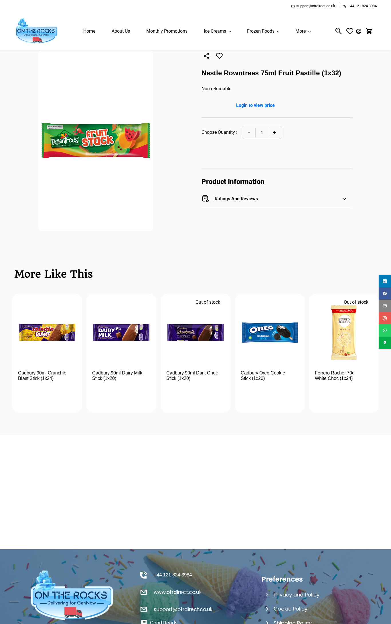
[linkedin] (385, 281)
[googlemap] (385, 343)
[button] (351, 31)
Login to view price (255, 105)
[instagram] (385, 318)
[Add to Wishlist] (219, 56)
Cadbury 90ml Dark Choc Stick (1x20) (192, 375)
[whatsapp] (385, 330)
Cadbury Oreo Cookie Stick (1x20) (263, 375)
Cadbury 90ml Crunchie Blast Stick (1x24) (42, 375)
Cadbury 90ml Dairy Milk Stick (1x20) (117, 375)
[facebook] (385, 293)
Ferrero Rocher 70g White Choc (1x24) (335, 375)
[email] (385, 306)
